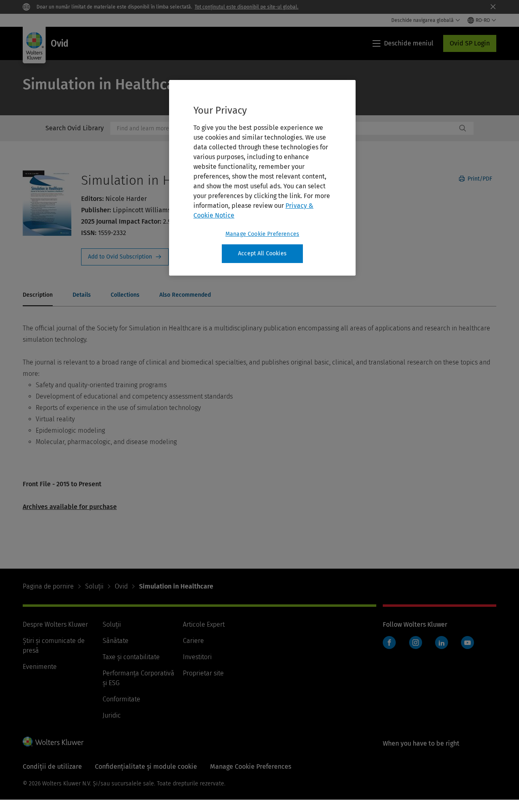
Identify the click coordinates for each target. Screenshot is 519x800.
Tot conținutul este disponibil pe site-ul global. (246, 7)
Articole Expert (204, 624)
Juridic (112, 715)
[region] (262, 178)
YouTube (467, 642)
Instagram (415, 642)
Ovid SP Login (470, 43)
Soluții (94, 586)
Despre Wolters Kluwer (55, 624)
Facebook (389, 642)
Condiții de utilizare (52, 766)
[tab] (38, 295)
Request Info (124, 257)
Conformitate (121, 699)
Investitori (197, 657)
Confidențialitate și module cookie (146, 766)
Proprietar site (203, 673)
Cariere (193, 641)
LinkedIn (441, 642)
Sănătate (116, 641)
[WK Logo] (53, 741)
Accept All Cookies (262, 253)
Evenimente (40, 667)
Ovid (121, 586)
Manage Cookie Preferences (262, 234)
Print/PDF (479, 178)
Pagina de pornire (48, 586)
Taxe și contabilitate (131, 657)
